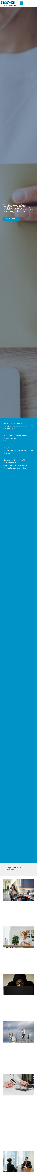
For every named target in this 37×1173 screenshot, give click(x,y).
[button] (21, 3)
